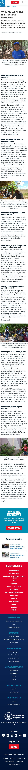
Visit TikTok (24, 735)
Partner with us (14, 692)
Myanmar (14, 590)
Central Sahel (14, 573)
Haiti (14, 581)
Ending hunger (14, 652)
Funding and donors (14, 627)
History (14, 624)
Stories (14, 6)
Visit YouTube (20, 735)
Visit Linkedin (16, 735)
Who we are (14, 617)
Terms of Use (21, 758)
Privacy (12, 758)
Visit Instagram (12, 735)
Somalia (14, 598)
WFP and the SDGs (14, 661)
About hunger (14, 648)
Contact (5, 758)
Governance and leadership (14, 621)
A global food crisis (14, 658)
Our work (14, 633)
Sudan (14, 604)
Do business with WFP (14, 704)
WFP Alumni (19, 761)
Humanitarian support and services (14, 639)
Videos (14, 679)
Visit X (3, 735)
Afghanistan (14, 570)
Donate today (14, 528)
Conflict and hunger (14, 655)
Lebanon (14, 584)
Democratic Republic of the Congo (14, 577)
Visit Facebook (8, 735)
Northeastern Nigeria (14, 592)
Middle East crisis (14, 587)
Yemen (14, 610)
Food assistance (14, 636)
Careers (14, 701)
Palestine (14, 595)
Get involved (14, 685)
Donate (15, 2)
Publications (14, 673)
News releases (14, 670)
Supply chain (14, 642)
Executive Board (9, 761)
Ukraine (14, 607)
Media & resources (14, 667)
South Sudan (14, 601)
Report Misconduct (14, 764)
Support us (14, 689)
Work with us (14, 697)
